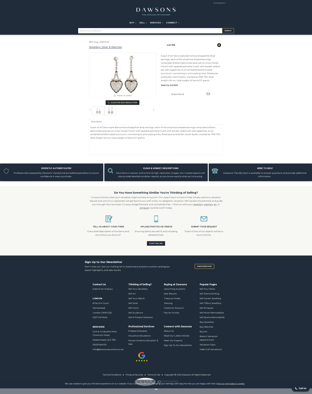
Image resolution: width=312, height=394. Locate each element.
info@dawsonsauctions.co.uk (108, 349)
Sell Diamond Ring (209, 293)
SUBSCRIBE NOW (204, 266)
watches (208, 204)
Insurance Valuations (139, 336)
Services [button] (156, 23)
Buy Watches (206, 327)
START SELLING (156, 243)
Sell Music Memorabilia (212, 312)
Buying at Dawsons (175, 284)
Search (227, 31)
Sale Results (170, 293)
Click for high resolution (123, 102)
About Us (169, 331)
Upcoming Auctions (174, 289)
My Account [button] (219, 3)
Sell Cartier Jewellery (210, 298)
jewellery (198, 204)
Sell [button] (142, 23)
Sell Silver (133, 303)
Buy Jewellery (207, 322)
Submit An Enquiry (103, 289)
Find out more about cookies (230, 384)
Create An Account (174, 308)
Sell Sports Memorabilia (212, 317)
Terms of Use (153, 375)
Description (96, 121)
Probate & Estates (137, 331)
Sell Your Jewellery (138, 289)
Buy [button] (132, 23)
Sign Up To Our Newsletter (178, 345)
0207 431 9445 (100, 317)
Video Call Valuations (211, 349)
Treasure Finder (172, 298)
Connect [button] (172, 23)
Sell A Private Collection (140, 317)
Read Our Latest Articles (176, 336)
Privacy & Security (134, 375)
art (215, 204)
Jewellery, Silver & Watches (105, 47)
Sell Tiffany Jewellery (210, 303)
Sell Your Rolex (207, 289)
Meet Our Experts (173, 340)
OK (156, 389)
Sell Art (132, 293)
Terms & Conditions (112, 375)
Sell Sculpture (135, 312)
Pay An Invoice (171, 312)
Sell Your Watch (136, 298)
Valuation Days (207, 344)
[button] (182, 23)
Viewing (168, 303)
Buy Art (203, 331)
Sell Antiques (206, 308)
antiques (144, 208)
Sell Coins (133, 308)
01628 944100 (100, 344)
